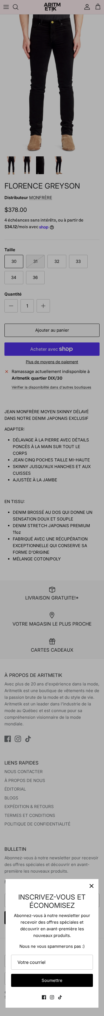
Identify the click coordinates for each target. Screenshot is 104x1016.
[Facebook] (44, 997)
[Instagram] (52, 997)
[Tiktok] (60, 997)
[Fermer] (91, 886)
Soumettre (52, 980)
